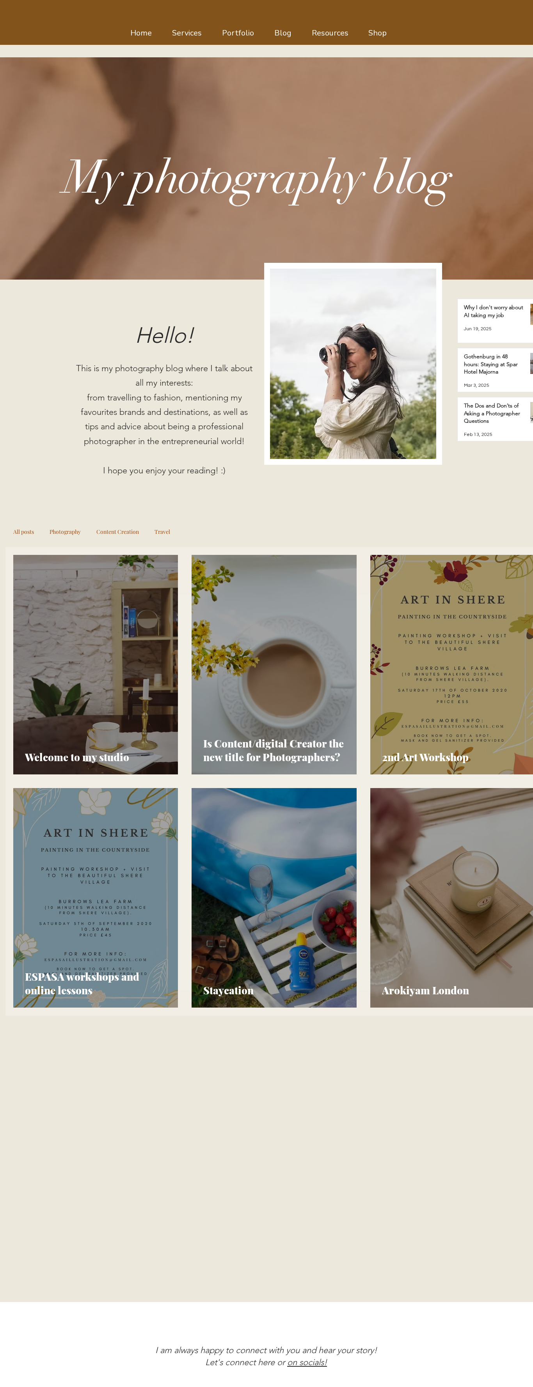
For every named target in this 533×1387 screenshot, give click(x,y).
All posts (23, 531)
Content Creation (117, 531)
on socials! (307, 1362)
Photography (65, 531)
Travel (162, 531)
